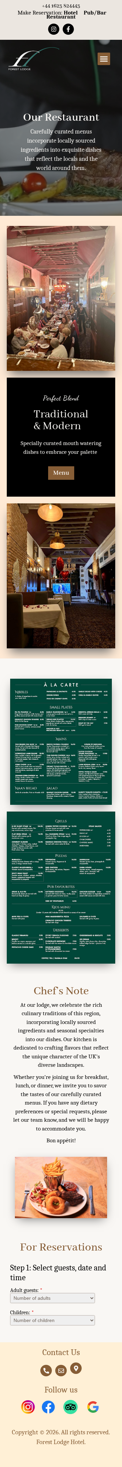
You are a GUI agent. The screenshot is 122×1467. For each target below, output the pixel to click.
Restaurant (61, 16)
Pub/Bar (95, 12)
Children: (22, 1312)
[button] (104, 59)
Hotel (71, 12)
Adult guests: (26, 1290)
